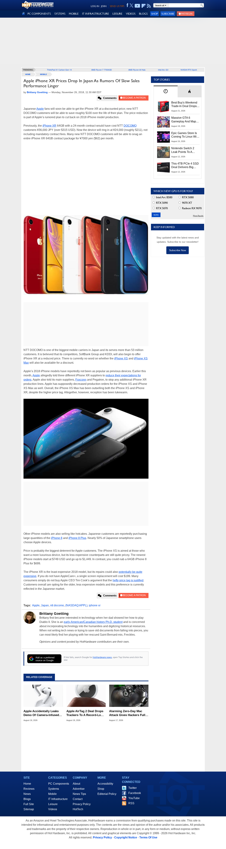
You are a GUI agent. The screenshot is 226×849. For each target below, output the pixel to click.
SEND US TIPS (117, 6)
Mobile (43, 74)
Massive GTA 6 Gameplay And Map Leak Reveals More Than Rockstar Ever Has (183, 119)
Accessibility (105, 783)
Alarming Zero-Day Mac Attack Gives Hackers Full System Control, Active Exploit (127, 713)
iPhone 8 (56, 537)
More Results (198, 216)
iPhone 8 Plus (77, 537)
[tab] (166, 91)
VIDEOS (130, 13)
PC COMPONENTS (39, 13)
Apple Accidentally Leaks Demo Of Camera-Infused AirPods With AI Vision (41, 713)
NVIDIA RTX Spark (189, 69)
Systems (53, 788)
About (76, 783)
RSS (131, 803)
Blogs (27, 799)
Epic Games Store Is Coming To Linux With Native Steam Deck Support (185, 135)
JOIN (103, 6)
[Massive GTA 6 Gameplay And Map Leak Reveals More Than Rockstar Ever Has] (163, 121)
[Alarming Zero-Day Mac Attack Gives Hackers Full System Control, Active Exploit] (128, 696)
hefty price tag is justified (128, 580)
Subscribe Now (177, 250)
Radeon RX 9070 (191, 208)
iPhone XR (49, 125)
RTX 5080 (187, 197)
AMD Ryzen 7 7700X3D (101, 69)
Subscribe (167, 13)
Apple (40, 108)
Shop (154, 13)
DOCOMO (130, 125)
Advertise (79, 788)
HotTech (78, 809)
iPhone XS (121, 358)
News (27, 793)
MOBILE (74, 13)
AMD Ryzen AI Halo (136, 69)
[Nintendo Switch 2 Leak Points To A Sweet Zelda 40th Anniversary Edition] (163, 152)
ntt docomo (57, 605)
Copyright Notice (125, 837)
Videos (52, 809)
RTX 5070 (161, 208)
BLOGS (143, 13)
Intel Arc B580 (163, 197)
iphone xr (94, 605)
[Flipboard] (143, 5)
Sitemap (28, 809)
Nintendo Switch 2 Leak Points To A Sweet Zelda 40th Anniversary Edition (183, 150)
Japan (45, 605)
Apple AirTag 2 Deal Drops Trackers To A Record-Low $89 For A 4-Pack (84, 713)
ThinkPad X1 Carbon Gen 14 (59, 69)
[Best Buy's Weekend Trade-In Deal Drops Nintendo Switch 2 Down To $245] (163, 106)
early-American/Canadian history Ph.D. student (93, 621)
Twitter (132, 787)
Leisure (53, 804)
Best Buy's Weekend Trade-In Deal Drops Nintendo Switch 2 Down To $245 (184, 104)
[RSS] (149, 5)
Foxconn (80, 379)
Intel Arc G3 (163, 69)
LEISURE (117, 13)
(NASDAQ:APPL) (76, 605)
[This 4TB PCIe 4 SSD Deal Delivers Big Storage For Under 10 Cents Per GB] (163, 167)
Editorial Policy (106, 793)
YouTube (134, 798)
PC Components (58, 783)
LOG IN (95, 6)
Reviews (28, 788)
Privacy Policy (82, 804)
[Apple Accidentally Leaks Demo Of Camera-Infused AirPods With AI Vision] (43, 696)
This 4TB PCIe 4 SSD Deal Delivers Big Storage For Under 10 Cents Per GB (185, 165)
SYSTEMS (59, 13)
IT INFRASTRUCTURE (95, 13)
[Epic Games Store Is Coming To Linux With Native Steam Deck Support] (163, 137)
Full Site (28, 804)
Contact (77, 799)
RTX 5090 (161, 202)
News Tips (79, 793)
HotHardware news (102, 657)
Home (27, 783)
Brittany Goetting (54, 613)
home (28, 74)
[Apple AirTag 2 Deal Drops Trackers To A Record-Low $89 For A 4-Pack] (86, 696)
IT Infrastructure (58, 799)
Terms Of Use (148, 837)
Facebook (134, 793)
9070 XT (186, 202)
